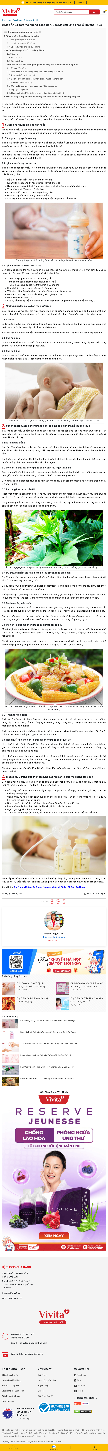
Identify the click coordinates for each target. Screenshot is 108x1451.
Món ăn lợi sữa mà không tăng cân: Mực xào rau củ (32, 86)
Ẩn (40, 32)
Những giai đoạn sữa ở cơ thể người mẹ (24, 50)
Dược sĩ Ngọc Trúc (54, 933)
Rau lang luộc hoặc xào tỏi (21, 75)
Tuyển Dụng (43, 1385)
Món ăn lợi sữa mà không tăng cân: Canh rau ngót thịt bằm (35, 71)
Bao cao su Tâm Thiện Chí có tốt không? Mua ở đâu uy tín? (47, 1067)
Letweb (58, 1441)
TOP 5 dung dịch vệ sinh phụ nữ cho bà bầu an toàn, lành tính (48, 1044)
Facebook (81, 1375)
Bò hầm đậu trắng (16, 68)
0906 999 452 (15, 1298)
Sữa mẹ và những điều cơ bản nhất (22, 36)
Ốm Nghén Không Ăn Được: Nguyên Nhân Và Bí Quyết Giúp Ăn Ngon (49, 887)
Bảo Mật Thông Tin (10, 1385)
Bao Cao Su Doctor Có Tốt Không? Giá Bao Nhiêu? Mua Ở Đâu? (47, 1078)
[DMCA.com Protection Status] (83, 1411)
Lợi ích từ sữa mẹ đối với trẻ (21, 43)
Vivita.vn (21, 1441)
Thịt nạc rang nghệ (17, 89)
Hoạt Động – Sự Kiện (47, 1380)
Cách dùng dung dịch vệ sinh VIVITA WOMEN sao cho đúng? (47, 1020)
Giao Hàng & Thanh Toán (13, 1391)
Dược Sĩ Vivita (8, 1401)
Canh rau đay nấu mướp (19, 82)
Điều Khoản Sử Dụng (11, 1396)
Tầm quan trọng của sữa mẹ (21, 39)
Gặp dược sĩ (54, 1449)
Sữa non (12, 54)
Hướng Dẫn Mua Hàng (11, 1380)
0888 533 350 (20, 1337)
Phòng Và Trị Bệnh (32, 20)
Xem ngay (80, 2)
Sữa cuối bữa (15, 61)
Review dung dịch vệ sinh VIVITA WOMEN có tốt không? (45, 1055)
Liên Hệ (41, 1391)
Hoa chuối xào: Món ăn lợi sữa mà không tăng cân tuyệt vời (35, 93)
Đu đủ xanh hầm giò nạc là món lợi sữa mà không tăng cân (35, 79)
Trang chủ (6, 20)
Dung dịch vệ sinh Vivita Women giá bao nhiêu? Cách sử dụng (48, 1032)
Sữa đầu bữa (14, 57)
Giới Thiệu (42, 1375)
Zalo (78, 1380)
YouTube (81, 1385)
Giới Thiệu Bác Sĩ (45, 1396)
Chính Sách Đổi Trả (10, 1375)
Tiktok (80, 1391)
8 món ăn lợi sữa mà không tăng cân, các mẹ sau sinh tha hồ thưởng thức (41, 64)
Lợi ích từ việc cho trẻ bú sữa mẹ (23, 47)
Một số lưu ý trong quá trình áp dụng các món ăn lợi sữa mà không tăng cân (42, 96)
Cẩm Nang (17, 20)
